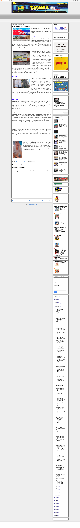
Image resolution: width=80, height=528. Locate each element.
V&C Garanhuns (58, 235)
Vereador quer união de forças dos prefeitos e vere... (60, 437)
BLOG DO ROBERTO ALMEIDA (61, 206)
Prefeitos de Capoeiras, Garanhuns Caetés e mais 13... (60, 472)
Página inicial (31, 200)
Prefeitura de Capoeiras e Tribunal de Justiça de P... (60, 322)
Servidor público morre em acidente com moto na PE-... (60, 338)
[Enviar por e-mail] (30, 161)
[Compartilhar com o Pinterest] (34, 161)
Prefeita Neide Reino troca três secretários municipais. (62, 141)
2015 (56, 507)
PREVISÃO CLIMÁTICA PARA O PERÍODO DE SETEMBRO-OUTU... (60, 468)
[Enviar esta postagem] (28, 161)
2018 (56, 503)
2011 (56, 513)
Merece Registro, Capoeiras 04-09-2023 (60, 466)
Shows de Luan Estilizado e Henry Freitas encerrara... (60, 383)
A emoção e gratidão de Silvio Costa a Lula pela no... (60, 411)
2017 (56, 504)
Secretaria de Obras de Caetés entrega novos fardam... (60, 329)
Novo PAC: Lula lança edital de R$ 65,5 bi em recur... (60, 326)
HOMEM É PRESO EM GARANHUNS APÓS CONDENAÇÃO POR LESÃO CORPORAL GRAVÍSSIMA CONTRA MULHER (60, 231)
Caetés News (57, 257)
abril (57, 491)
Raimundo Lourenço (59, 102)
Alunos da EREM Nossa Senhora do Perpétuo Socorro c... (60, 354)
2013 (56, 510)
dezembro (58, 303)
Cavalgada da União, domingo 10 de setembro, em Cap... (60, 463)
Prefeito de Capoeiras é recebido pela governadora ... (60, 453)
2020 (56, 500)
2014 (56, 509)
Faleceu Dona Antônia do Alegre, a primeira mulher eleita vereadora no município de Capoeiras (63, 153)
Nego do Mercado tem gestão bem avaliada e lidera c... (60, 421)
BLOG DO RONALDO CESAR (60, 261)
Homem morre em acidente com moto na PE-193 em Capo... (60, 392)
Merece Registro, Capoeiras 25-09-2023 (60, 335)
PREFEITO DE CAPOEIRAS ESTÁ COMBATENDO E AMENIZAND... (60, 457)
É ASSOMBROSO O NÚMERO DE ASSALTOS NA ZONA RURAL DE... (60, 348)
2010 (56, 515)
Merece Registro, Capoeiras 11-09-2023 (60, 428)
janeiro (57, 495)
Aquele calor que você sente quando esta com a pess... (60, 434)
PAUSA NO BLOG (62, 262)
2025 (56, 299)
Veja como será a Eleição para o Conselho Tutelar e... (60, 319)
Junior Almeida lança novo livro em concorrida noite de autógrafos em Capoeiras (63, 136)
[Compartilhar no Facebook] (33, 161)
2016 (56, 506)
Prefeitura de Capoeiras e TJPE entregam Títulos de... (60, 312)
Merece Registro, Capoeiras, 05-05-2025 (63, 130)
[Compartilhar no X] (32, 161)
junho (57, 488)
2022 (56, 497)
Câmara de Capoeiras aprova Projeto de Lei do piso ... (60, 370)
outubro (57, 306)
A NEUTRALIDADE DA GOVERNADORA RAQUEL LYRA (63, 208)
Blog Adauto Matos (59, 268)
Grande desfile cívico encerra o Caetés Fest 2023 (60, 386)
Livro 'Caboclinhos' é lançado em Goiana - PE (60, 316)
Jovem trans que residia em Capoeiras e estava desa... (60, 377)
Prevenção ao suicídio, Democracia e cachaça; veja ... (60, 430)
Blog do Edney (58, 213)
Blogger (46, 525)
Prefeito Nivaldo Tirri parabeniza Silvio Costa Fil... (60, 443)
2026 (56, 297)
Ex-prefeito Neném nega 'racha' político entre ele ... (60, 367)
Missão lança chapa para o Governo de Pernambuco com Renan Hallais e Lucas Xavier (63, 238)
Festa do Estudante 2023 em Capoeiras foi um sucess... (60, 360)
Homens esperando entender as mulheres (60, 344)
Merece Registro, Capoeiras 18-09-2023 (60, 380)
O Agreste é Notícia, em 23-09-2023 (60, 351)
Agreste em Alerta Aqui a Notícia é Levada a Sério (59, 249)
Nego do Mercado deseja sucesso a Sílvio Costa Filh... (60, 446)
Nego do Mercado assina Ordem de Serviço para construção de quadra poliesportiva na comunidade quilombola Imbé (60, 164)
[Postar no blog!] (31, 161)
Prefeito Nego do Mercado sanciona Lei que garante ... (60, 357)
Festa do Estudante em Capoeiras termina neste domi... (60, 396)
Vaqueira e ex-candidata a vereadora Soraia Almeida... (60, 402)
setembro (58, 308)
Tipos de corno (58, 476)
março (57, 492)
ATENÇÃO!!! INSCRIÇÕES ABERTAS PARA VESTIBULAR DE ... (60, 482)
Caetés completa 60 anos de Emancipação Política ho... (60, 415)
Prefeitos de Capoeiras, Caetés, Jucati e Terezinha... (60, 408)
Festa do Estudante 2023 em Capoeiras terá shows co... (60, 418)
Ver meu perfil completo (58, 107)
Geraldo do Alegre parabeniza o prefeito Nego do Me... (60, 373)
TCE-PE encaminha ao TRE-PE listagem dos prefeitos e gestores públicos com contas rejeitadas (63, 147)
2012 (56, 512)
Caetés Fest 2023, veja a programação (60, 460)
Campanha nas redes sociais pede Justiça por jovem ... (60, 364)
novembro (58, 305)
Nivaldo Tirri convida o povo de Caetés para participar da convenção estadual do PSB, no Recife (63, 158)
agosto (57, 485)
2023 (56, 302)
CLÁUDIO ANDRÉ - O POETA (60, 242)
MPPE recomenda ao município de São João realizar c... (60, 332)
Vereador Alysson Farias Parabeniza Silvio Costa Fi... (60, 449)
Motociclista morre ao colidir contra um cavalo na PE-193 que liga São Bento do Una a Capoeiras (63, 126)
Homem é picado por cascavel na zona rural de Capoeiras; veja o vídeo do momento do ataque (63, 120)
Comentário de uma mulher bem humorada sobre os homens (60, 399)
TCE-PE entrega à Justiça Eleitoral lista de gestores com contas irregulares (63, 170)
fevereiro (58, 494)
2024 (56, 300)
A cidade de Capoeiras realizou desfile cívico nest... (60, 389)
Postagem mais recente (16, 200)
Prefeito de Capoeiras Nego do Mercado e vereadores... (60, 341)
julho (57, 486)
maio (57, 489)
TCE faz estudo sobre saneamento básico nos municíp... (60, 425)
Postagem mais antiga (46, 200)
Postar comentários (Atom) (33, 204)
